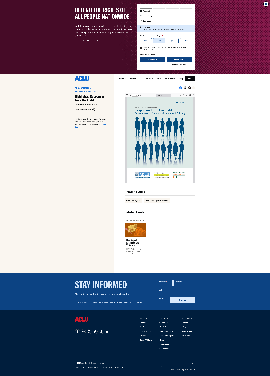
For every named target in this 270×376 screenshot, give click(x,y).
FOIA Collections (166, 331)
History (143, 336)
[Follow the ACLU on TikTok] (95, 331)
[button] (189, 88)
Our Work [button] (146, 78)
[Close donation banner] (266, 4)
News (159, 78)
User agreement (80, 367)
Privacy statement (93, 367)
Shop (181, 78)
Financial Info (145, 331)
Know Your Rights (166, 336)
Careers (143, 322)
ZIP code (161, 298)
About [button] (122, 78)
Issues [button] (133, 78)
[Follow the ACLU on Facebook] (77, 331)
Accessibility (119, 367)
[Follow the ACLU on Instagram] (89, 331)
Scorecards (164, 349)
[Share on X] (185, 88)
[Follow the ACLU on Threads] (101, 331)
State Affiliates (146, 340)
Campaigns (163, 322)
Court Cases (164, 327)
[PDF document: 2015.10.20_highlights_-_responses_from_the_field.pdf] (160, 138)
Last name (178, 281)
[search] (192, 364)
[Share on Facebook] (180, 88)
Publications (82, 88)
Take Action (170, 78)
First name (162, 281)
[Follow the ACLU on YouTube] (83, 331)
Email (160, 290)
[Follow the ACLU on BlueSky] (106, 331)
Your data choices (107, 367)
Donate (185, 322)
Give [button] (189, 78)
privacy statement (136, 302)
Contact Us (144, 327)
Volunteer (186, 336)
